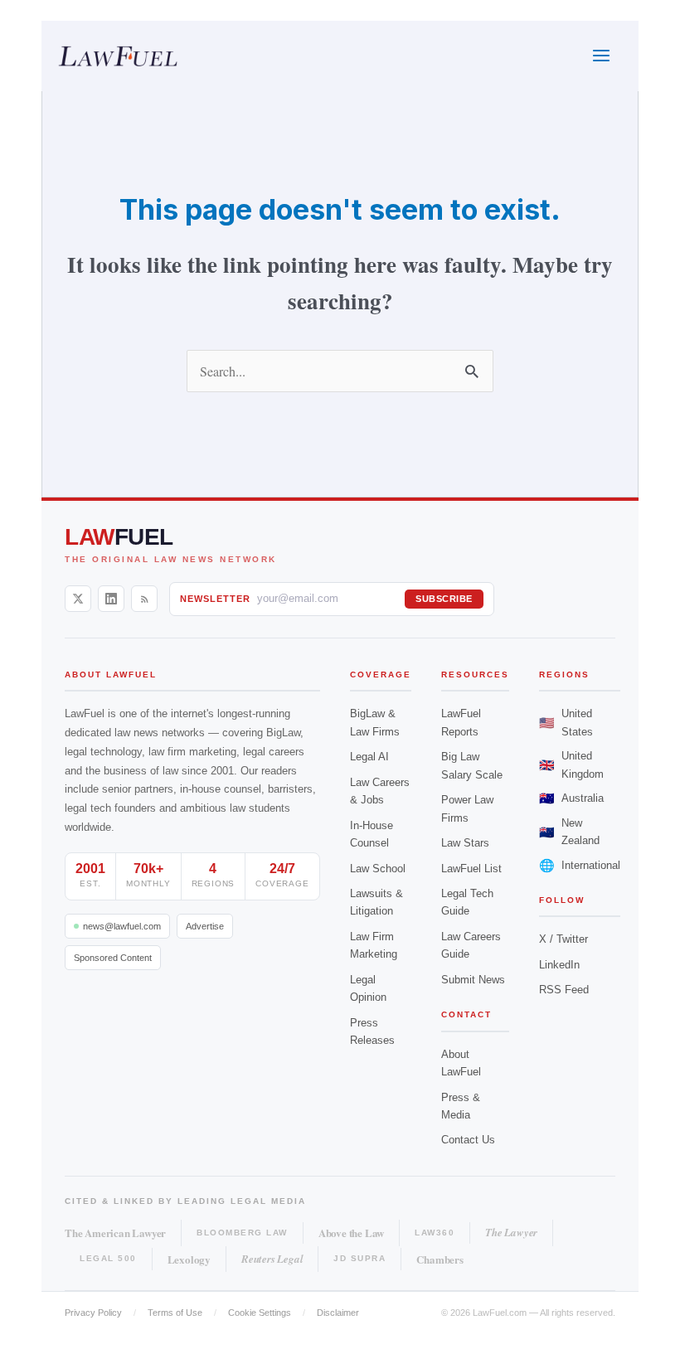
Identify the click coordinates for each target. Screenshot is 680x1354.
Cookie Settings (259, 1313)
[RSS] (144, 598)
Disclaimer (338, 1313)
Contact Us (468, 1139)
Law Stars (465, 843)
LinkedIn (559, 964)
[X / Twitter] (78, 598)
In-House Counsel (371, 834)
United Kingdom (571, 764)
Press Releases (372, 1031)
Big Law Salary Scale (472, 765)
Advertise (205, 926)
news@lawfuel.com (122, 926)
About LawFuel (461, 1063)
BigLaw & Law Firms (375, 722)
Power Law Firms (467, 808)
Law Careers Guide (471, 945)
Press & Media (460, 1106)
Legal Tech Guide (467, 902)
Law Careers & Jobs (380, 791)
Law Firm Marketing (373, 945)
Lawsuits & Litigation (376, 902)
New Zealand (569, 832)
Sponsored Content (113, 958)
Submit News (473, 979)
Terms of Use (175, 1313)
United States (566, 722)
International (579, 865)
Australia (571, 798)
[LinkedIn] (111, 598)
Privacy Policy (93, 1313)
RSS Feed (564, 989)
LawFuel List (471, 868)
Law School (378, 868)
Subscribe (444, 599)
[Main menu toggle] (601, 56)
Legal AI (369, 756)
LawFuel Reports (461, 722)
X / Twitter (563, 939)
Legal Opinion (368, 988)
